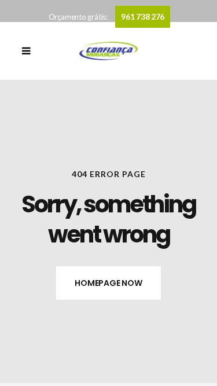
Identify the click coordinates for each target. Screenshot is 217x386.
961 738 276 (142, 16)
